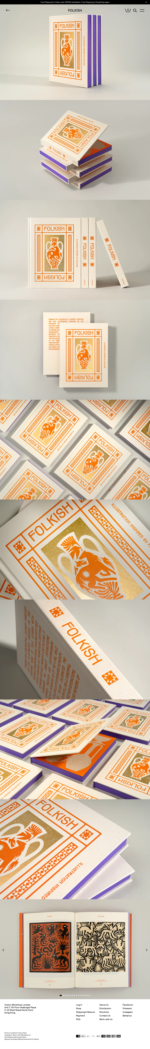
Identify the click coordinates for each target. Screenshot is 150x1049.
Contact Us (104, 1016)
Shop (78, 1008)
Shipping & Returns (85, 1012)
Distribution (105, 1008)
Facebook (128, 1005)
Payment (80, 1016)
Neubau (15, 1039)
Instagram (128, 1012)
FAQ (78, 1019)
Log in (79, 1005)
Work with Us (106, 1019)
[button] (3, 950)
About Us (104, 1005)
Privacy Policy (22, 1033)
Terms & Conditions (10, 1033)
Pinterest (127, 1008)
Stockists (104, 1012)
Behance (127, 1016)
